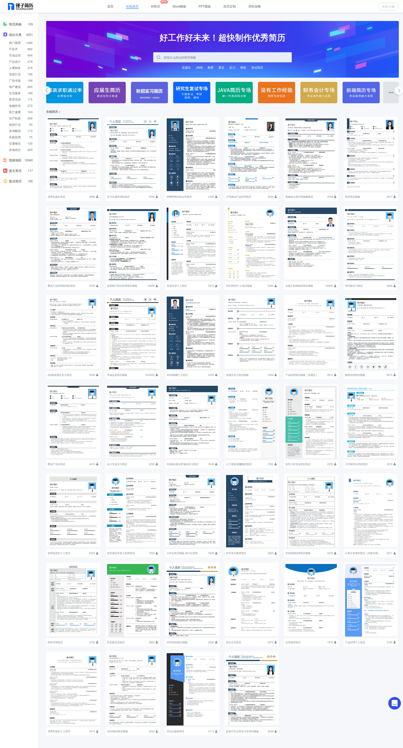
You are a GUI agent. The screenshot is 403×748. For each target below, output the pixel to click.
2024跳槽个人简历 (177, 375)
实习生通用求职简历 (118, 196)
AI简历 (155, 6)
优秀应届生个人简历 (59, 731)
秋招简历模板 (352, 196)
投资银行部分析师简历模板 (122, 285)
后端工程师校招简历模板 (299, 285)
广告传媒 (15, 80)
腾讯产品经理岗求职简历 (61, 285)
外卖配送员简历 (116, 642)
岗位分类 (15, 34)
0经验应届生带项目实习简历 (182, 464)
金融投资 (15, 105)
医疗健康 (15, 112)
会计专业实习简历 (117, 464)
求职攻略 (254, 6)
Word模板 (179, 6)
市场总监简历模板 (117, 375)
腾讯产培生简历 (56, 464)
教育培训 (15, 99)
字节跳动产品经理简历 (238, 196)
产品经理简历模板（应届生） (301, 375)
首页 (110, 6)
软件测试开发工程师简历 (121, 553)
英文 (221, 67)
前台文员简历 (233, 642)
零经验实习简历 (354, 285)
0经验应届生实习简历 (60, 375)
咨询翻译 (15, 131)
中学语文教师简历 (236, 553)
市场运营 (15, 55)
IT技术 (13, 49)
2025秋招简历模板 (177, 642)
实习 (232, 67)
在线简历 (132, 6)
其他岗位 (15, 150)
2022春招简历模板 (117, 731)
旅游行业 (15, 124)
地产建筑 (15, 87)
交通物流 (15, 143)
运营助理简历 (293, 642)
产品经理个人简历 (355, 642)
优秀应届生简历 (56, 196)
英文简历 (15, 170)
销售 (243, 67)
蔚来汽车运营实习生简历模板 (242, 731)
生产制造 (15, 118)
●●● (391, 92)
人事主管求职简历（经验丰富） (362, 553)
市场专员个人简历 (177, 285)
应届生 (186, 67)
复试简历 (15, 181)
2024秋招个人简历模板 (239, 285)
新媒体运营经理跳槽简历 (299, 196)
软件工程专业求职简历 (298, 464)
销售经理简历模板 (355, 375)
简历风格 (15, 24)
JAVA (199, 67)
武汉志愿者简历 (175, 731)
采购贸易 (15, 137)
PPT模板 (205, 6)
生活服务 (15, 93)
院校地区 (15, 160)
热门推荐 (15, 43)
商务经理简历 (55, 642)
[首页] (20, 6)
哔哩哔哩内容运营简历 (179, 196)
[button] (46, 90)
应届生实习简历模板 (237, 375)
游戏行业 (15, 74)
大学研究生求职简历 (356, 464)
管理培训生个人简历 (59, 553)
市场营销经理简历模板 (298, 553)
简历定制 (229, 6)
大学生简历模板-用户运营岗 (182, 553)
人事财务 (15, 68)
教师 (210, 67)
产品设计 (15, 61)
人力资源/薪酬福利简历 (239, 464)
